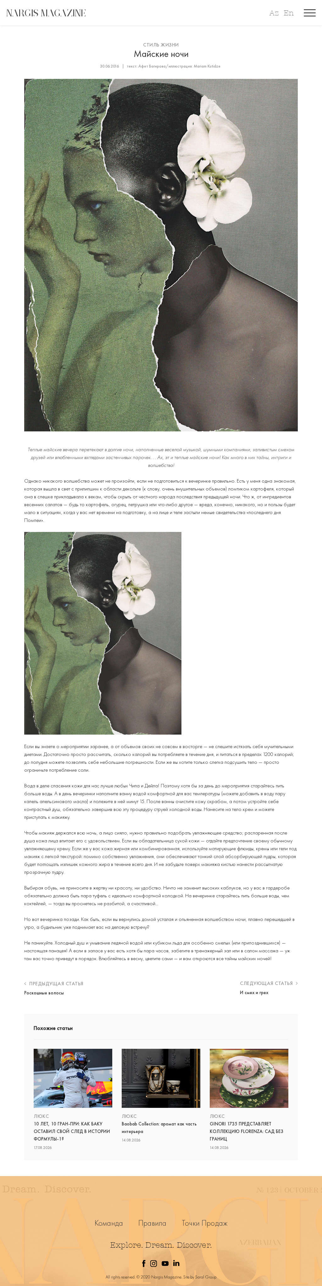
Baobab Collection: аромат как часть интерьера (159, 1128)
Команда (109, 1223)
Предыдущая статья (56, 983)
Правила (152, 1223)
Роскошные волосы (44, 993)
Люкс (41, 1116)
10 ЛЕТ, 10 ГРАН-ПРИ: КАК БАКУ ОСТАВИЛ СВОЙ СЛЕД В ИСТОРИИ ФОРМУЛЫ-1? (72, 1131)
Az (274, 13)
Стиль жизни (161, 44)
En (289, 13)
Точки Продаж (204, 1223)
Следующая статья (267, 983)
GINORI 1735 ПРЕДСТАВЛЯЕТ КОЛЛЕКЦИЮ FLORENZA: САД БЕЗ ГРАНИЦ (246, 1131)
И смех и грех (254, 992)
